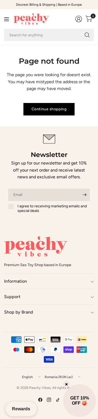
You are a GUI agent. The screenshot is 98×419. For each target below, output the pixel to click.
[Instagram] (49, 399)
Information (15, 281)
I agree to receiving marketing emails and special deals (52, 208)
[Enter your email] (84, 195)
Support (12, 296)
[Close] (66, 384)
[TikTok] (57, 399)
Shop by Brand (18, 312)
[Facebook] (40, 399)
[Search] (87, 35)
